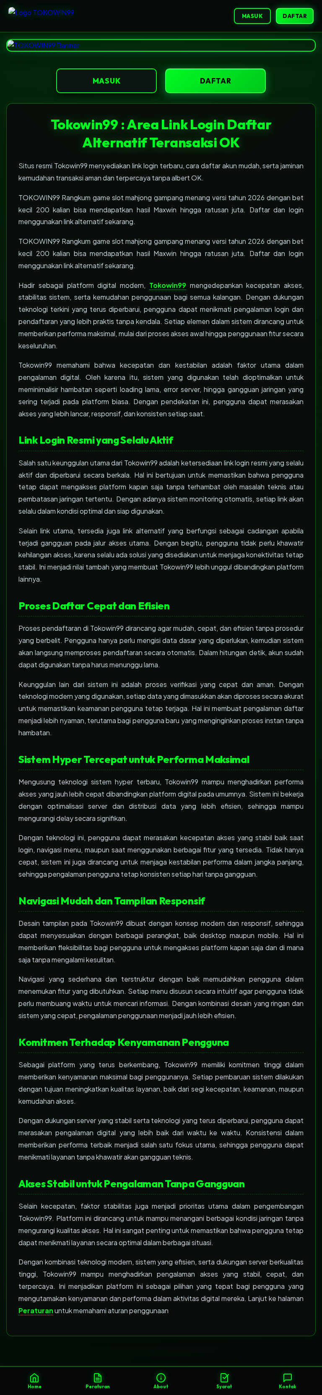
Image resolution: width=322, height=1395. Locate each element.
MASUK (252, 16)
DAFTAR (295, 16)
